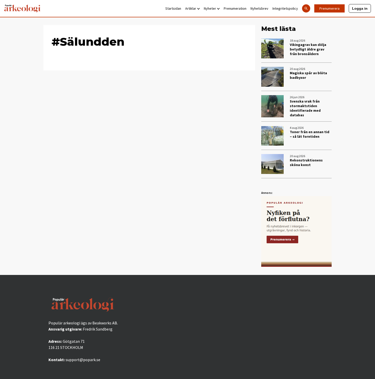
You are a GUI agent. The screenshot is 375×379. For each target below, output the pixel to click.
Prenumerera (329, 8)
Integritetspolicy (285, 8)
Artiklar (190, 8)
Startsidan (173, 8)
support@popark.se (83, 359)
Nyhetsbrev (259, 8)
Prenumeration (235, 8)
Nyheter (210, 8)
